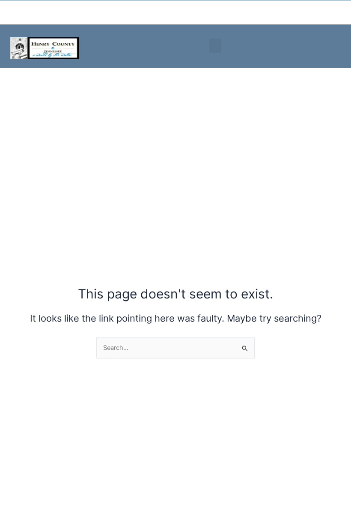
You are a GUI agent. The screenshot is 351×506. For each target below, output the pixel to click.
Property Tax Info (65, 12)
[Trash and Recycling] (159, 12)
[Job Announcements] (278, 12)
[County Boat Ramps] (100, 12)
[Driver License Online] (218, 12)
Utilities (29, 9)
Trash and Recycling (181, 12)
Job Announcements (311, 12)
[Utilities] (9, 9)
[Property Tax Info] (44, 12)
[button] (215, 46)
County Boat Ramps (126, 12)
